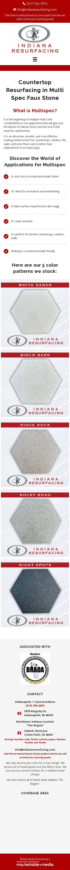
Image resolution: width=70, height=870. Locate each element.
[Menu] (35, 59)
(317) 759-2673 (37, 3)
